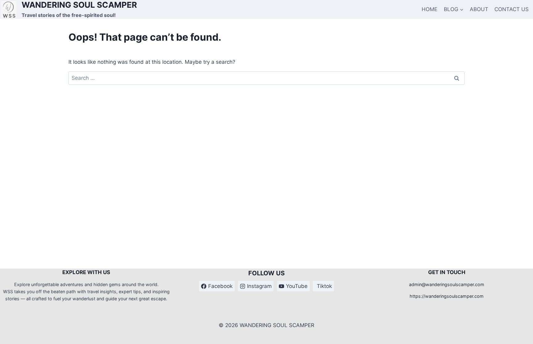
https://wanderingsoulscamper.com (447, 296)
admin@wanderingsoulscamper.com (446, 284)
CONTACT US (511, 9)
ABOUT (479, 9)
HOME (429, 9)
